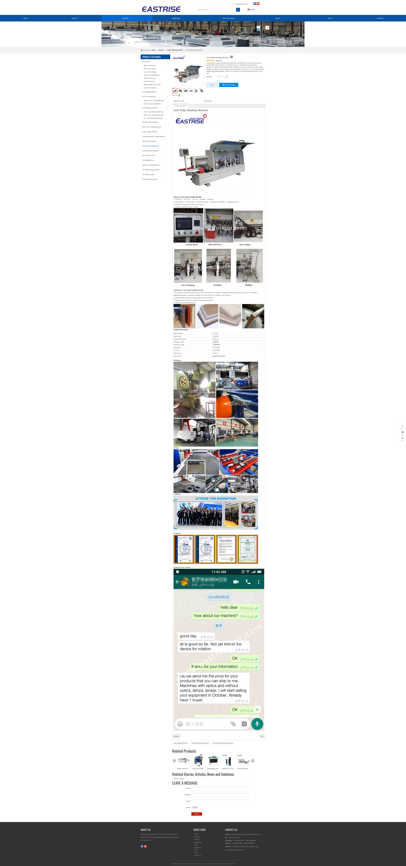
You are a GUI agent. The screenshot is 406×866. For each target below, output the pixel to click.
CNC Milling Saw (148, 160)
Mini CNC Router (150, 65)
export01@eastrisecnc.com (253, 834)
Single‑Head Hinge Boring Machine (198, 768)
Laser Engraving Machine (152, 104)
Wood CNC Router (150, 69)
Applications (198, 842)
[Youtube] (258, 3)
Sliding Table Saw (182, 768)
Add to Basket (230, 85)
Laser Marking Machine (150, 108)
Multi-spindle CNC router (152, 84)
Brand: (206, 101)
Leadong (232, 864)
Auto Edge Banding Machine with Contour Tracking (243, 768)
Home (196, 834)
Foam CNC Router (150, 88)
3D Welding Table (148, 174)
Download (198, 847)
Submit (197, 814)
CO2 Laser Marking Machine (153, 112)
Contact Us (198, 855)
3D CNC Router (149, 81)
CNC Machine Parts (148, 155)
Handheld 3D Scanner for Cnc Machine (228, 768)
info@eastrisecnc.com (241, 4)
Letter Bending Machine (150, 151)
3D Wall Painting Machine (151, 170)
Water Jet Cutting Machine (151, 165)
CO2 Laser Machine (149, 96)
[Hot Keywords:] (238, 10)
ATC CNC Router (150, 78)
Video (196, 845)
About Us (197, 837)
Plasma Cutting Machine (150, 122)
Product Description (181, 106)
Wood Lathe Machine (149, 141)
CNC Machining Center (150, 179)
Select (195, 807)
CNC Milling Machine (149, 92)
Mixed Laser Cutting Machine (154, 100)
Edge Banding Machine (181, 743)
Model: (176, 101)
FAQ (196, 850)
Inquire (212, 85)
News (196, 853)
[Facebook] (255, 3)
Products (197, 839)
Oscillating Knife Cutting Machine (153, 136)
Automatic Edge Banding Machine (223, 743)
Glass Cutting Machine (149, 132)
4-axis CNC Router (150, 72)
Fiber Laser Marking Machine (154, 115)
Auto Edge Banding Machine (200, 743)
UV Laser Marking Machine (153, 118)
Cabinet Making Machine (150, 146)
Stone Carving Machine (152, 75)
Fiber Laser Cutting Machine (151, 127)
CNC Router (146, 61)
